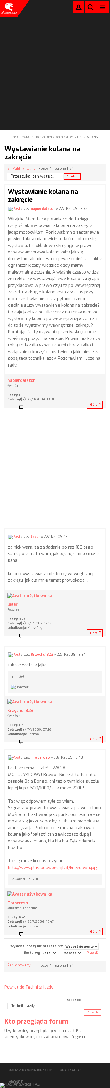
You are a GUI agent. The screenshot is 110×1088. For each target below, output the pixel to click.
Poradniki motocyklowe (58, 137)
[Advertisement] (55, 57)
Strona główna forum (24, 137)
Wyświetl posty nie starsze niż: (37, 946)
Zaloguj (78, 9)
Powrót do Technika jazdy (28, 987)
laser (35, 536)
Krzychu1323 (42, 654)
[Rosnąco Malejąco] (71, 953)
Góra (94, 405)
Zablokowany (24, 168)
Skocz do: (74, 1000)
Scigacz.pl (9, 8)
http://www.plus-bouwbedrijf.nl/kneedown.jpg (52, 868)
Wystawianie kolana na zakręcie (42, 152)
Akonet (16, 1082)
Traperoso (40, 757)
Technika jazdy (87, 137)
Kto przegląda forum (36, 1021)
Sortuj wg (32, 952)
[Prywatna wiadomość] (23, 408)
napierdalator (43, 208)
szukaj (90, 7)
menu (103, 7)
